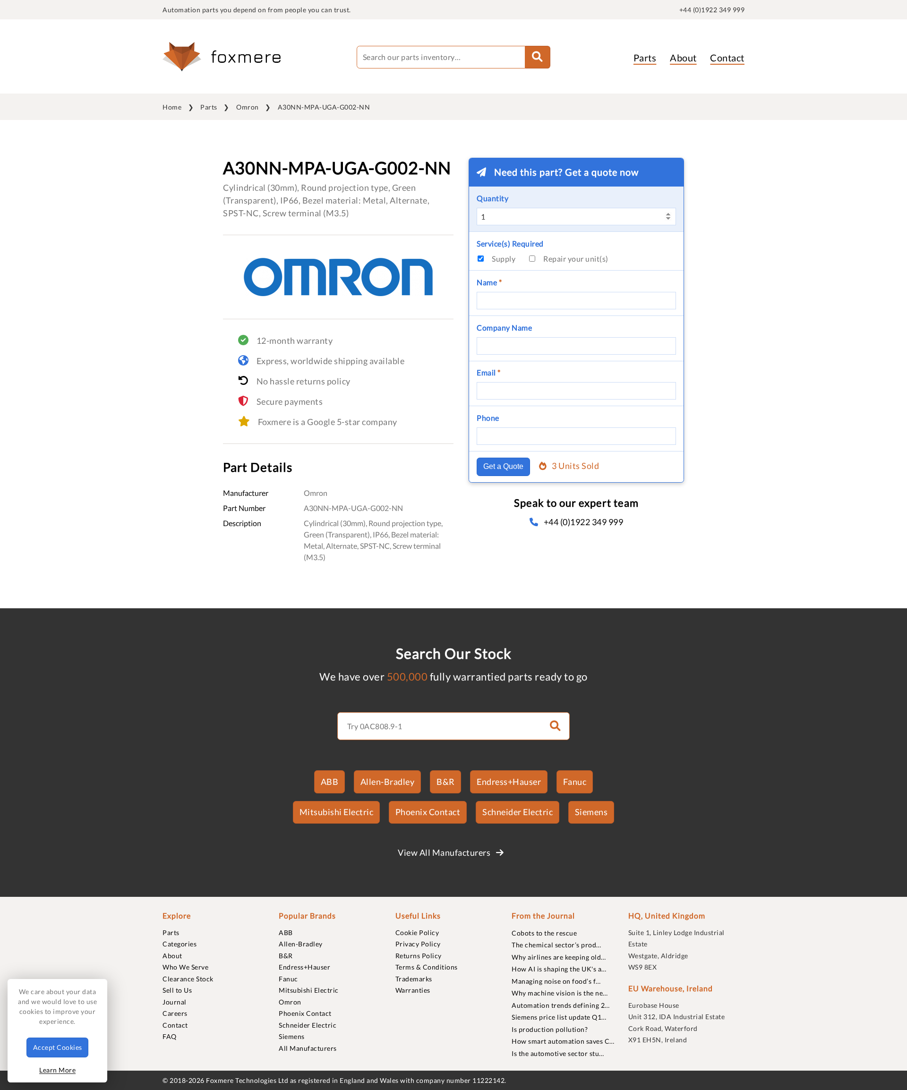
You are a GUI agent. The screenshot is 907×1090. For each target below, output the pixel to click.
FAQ (170, 1036)
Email (489, 372)
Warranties (412, 990)
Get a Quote (503, 466)
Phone (488, 417)
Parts (645, 57)
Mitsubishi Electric (336, 812)
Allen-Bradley (387, 781)
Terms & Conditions (426, 967)
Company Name (504, 327)
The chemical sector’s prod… (556, 945)
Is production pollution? (550, 1029)
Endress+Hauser (509, 781)
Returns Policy (418, 956)
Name (489, 282)
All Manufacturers (308, 1048)
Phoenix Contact (428, 812)
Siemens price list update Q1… (559, 1017)
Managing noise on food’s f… (556, 981)
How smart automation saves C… (563, 1041)
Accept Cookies (57, 1047)
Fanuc (575, 781)
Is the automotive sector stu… (558, 1053)
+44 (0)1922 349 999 (712, 10)
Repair (575, 258)
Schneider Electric (517, 812)
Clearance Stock (188, 979)
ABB (330, 781)
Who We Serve (185, 967)
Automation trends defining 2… (561, 1005)
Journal (175, 1002)
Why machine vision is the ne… (560, 993)
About (683, 57)
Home (172, 107)
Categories (180, 944)
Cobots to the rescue (544, 933)
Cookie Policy (417, 932)
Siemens (591, 812)
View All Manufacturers (445, 852)
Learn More (57, 1070)
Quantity (492, 198)
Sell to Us (177, 990)
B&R (445, 781)
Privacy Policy (418, 944)
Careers (175, 1013)
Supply (503, 258)
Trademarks (413, 979)
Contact (727, 57)
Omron (247, 107)
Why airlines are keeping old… (559, 957)
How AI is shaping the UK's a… (559, 969)
